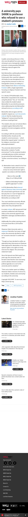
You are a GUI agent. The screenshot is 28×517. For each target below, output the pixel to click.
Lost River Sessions (8, 496)
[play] (2, 515)
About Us (5, 483)
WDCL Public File (7, 476)
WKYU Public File (7, 469)
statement (5, 231)
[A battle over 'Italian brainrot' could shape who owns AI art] (7, 362)
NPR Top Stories (18, 285)
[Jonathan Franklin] (5, 299)
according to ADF (17, 108)
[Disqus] (14, 432)
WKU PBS (5, 493)
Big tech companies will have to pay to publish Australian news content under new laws (13, 376)
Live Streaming (6, 490)
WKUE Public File (7, 480)
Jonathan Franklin (11, 24)
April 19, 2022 (18, 184)
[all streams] (26, 515)
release (10, 209)
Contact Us (5, 486)
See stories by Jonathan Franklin (17, 309)
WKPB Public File (7, 473)
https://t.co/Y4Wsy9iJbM (14, 178)
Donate (23, 2)
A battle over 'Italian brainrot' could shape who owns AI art (19, 361)
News (8, 285)
